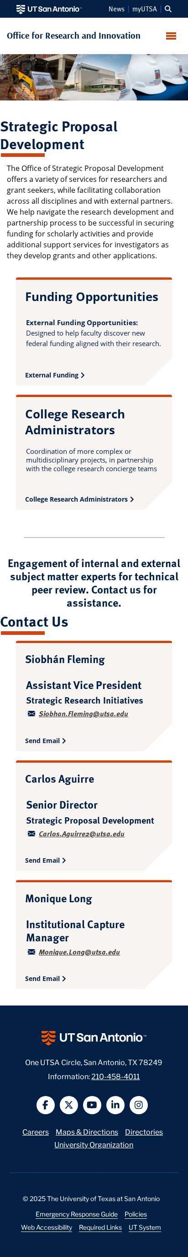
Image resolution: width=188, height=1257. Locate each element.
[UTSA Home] (49, 9)
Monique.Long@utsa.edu (79, 951)
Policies (136, 1213)
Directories (144, 1131)
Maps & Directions (87, 1131)
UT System (145, 1227)
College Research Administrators (76, 499)
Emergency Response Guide (77, 1213)
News (117, 9)
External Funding (51, 375)
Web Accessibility (46, 1227)
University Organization (93, 1144)
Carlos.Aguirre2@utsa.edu (82, 833)
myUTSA (144, 9)
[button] (168, 9)
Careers (35, 1131)
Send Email (42, 740)
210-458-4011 (115, 1076)
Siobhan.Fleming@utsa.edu (83, 713)
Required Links (100, 1227)
